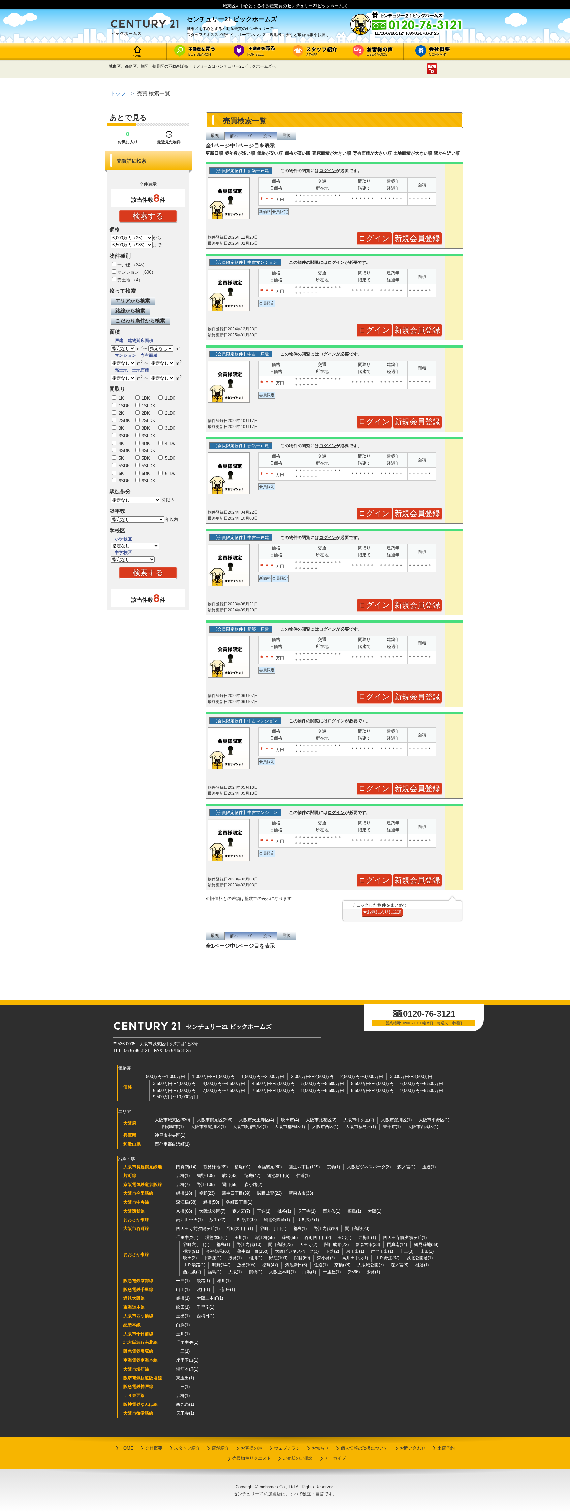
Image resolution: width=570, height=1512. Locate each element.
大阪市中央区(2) (358, 1119)
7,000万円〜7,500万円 (224, 1090)
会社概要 (153, 1448)
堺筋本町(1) (216, 1237)
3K (120, 428)
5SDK (123, 465)
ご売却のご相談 (298, 1458)
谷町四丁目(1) (239, 1202)
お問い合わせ (413, 1448)
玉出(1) (344, 1237)
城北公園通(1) (277, 1219)
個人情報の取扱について (364, 1448)
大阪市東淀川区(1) (208, 1126)
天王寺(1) (307, 1211)
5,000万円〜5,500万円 (322, 1083)
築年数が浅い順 (240, 153)
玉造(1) (429, 1166)
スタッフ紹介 (187, 1448)
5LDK (169, 458)
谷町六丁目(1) (240, 1228)
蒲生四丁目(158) (252, 1251)
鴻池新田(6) (278, 1175)
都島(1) (300, 1228)
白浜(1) (309, 1271)
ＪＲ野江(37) (244, 1219)
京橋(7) (183, 1184)
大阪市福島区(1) (360, 1126)
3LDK (169, 428)
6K (120, 473)
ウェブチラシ (287, 1448)
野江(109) (206, 1184)
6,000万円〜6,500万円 (421, 1083)
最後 (286, 135)
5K (120, 458)
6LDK (169, 473)
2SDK (123, 420)
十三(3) (406, 1251)
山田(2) (427, 1251)
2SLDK (148, 420)
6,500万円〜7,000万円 (174, 1090)
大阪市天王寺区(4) (256, 1119)
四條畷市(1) (173, 1126)
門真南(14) (186, 1166)
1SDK (123, 405)
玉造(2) (332, 1251)
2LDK (169, 413)
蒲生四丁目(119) (304, 1166)
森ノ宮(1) (406, 1166)
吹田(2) (190, 1257)
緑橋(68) (290, 1237)
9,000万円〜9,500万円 (421, 1090)
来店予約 (446, 1448)
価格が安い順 (270, 153)
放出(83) (230, 1175)
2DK (145, 413)
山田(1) (183, 1289)
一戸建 (123, 264)
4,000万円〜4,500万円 (224, 1083)
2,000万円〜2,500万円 (312, 1076)
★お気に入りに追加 (382, 912)
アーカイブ (335, 1458)
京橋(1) (333, 1166)
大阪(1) (374, 1211)
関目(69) (230, 1184)
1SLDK (148, 405)
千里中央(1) (187, 1237)
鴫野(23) (207, 1193)
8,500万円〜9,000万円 (372, 1090)
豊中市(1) (392, 1126)
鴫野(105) (206, 1175)
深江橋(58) (186, 1202)
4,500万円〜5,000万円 (273, 1083)
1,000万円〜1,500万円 (213, 1076)
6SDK (123, 480)
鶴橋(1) (255, 1271)
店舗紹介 (220, 1448)
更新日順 (214, 153)
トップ (118, 93)
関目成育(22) (269, 1193)
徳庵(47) (252, 1175)
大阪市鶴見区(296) (214, 1119)
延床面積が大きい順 (331, 153)
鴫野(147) (221, 1264)
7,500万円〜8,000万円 (273, 1090)
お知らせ (320, 1448)
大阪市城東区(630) (172, 1119)
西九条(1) (331, 1211)
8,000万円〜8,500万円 (322, 1090)
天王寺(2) (308, 1244)
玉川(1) (241, 1237)
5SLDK (148, 465)
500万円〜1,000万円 (165, 1076)
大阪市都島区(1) (289, 1126)
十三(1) (183, 1280)
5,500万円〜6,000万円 (372, 1083)
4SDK (123, 450)
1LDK (169, 398)
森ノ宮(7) (241, 1211)
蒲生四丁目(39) (236, 1193)
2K (120, 413)
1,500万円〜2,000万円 (262, 1076)
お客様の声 (251, 1448)
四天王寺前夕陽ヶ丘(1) (198, 1228)
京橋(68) (184, 1211)
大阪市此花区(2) (321, 1119)
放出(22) (217, 1219)
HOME (126, 1448)
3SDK (123, 435)
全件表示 (148, 184)
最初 (215, 135)
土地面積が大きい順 (413, 153)
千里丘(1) (332, 1271)
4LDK (169, 443)
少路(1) (373, 1271)
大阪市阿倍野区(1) (250, 1126)
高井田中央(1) (189, 1219)
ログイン (327, 170)
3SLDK (148, 435)
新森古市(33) (301, 1193)
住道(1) (303, 1175)
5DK (145, 458)
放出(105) (246, 1264)
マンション (128, 272)
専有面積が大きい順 (372, 153)
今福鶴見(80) (269, 1166)
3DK (145, 428)
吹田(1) (203, 1289)
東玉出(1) (355, 1251)
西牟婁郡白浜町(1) (172, 1144)
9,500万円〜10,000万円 (175, 1097)
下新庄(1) (212, 1257)
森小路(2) (253, 1184)
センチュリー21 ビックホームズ (228, 1026)
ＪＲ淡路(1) (308, 1219)
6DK (145, 473)
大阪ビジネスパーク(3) (369, 1166)
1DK (145, 398)
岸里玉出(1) (382, 1251)
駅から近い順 (447, 153)
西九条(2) (192, 1271)
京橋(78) (342, 1264)
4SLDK (148, 450)
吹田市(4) (290, 1119)
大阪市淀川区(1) (396, 1119)
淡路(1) (235, 1257)
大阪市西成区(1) (423, 1126)
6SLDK (148, 480)
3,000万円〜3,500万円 (411, 1076)
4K (120, 443)
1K (120, 398)
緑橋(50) (211, 1202)
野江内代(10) (326, 1228)
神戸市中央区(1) (170, 1135)
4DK (145, 443)
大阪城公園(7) (212, 1211)
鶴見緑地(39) (215, 1166)
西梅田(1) (367, 1237)
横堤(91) (242, 1166)
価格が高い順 (297, 153)
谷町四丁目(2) (317, 1237)
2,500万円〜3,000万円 (361, 1076)
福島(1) (354, 1211)
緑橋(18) (184, 1193)
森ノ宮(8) (399, 1264)
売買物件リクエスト (251, 1458)
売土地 (123, 279)
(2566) (354, 1271)
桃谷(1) (284, 1211)
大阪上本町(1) (282, 1271)
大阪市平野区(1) (434, 1119)
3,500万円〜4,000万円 (174, 1083)
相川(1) (255, 1257)
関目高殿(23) (357, 1228)
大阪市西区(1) (325, 1126)
